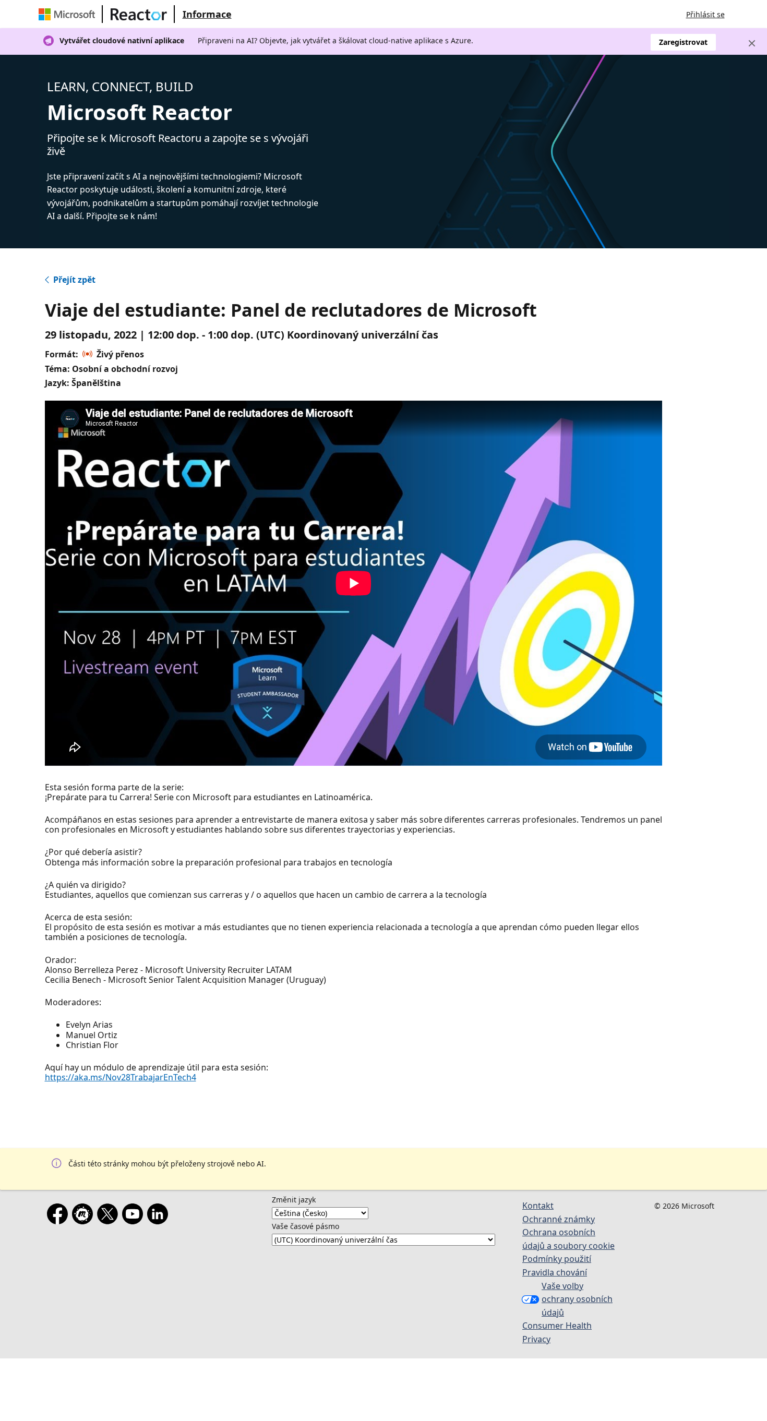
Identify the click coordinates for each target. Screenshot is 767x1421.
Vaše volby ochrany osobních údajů (577, 1299)
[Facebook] (59, 1216)
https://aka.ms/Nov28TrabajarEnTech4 (120, 1077)
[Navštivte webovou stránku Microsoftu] (69, 14)
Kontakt (538, 1205)
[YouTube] (134, 1216)
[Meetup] (84, 1216)
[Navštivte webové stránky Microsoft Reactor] (138, 14)
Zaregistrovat (683, 42)
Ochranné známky (558, 1219)
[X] (109, 1216)
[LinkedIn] (159, 1216)
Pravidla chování (554, 1272)
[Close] (752, 43)
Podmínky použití (556, 1259)
